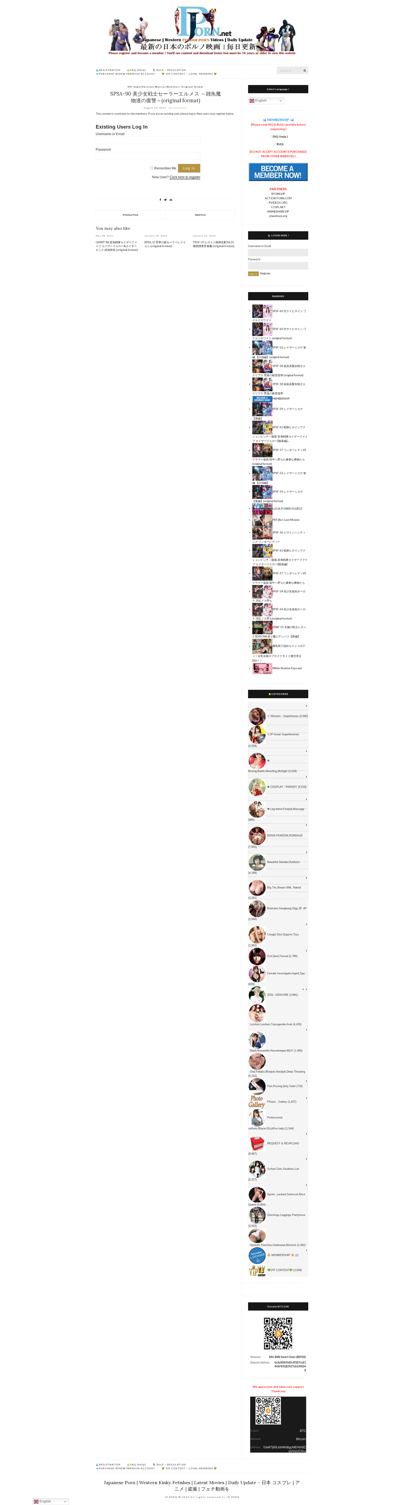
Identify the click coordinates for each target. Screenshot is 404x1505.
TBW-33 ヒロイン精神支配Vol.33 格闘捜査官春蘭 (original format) (213, 244)
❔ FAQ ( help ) (278, 136)
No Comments (178, 107)
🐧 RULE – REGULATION (169, 70)
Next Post (200, 214)
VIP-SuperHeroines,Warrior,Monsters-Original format (165, 86)
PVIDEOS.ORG (278, 202)
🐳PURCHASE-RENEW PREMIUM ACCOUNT (125, 73)
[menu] (278, 989)
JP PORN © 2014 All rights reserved (193, 1497)
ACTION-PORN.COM (278, 198)
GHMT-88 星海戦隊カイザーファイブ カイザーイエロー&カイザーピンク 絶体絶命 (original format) (117, 246)
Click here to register (185, 177)
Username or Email (110, 134)
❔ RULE (278, 144)
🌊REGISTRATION (108, 70)
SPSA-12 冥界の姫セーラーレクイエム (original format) (165, 244)
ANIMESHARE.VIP (278, 211)
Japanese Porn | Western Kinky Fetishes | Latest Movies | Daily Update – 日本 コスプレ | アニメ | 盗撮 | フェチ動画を (202, 1486)
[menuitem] (278, 706)
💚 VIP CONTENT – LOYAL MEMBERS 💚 (189, 73)
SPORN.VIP (278, 193)
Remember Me (165, 168)
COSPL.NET (278, 207)
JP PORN (233, 1497)
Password (103, 149)
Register (265, 273)
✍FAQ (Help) (136, 70)
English (260, 100)
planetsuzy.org (278, 216)
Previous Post (130, 214)
